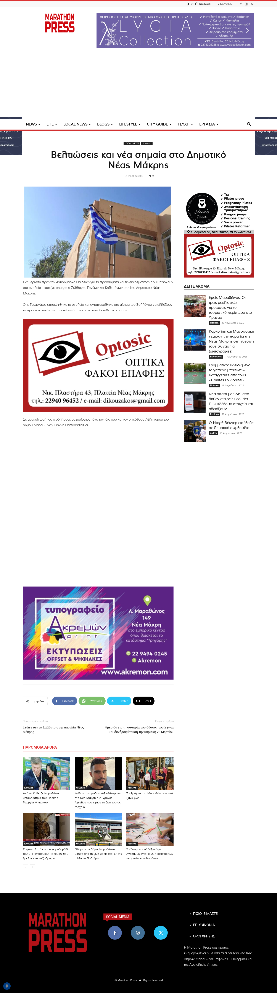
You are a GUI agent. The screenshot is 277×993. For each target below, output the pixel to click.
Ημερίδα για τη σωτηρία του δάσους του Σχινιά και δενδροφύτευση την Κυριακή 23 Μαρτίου (139, 729)
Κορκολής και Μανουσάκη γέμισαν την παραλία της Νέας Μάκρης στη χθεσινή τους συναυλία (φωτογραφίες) (231, 341)
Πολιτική (214, 323)
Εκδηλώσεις (216, 357)
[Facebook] (240, 4)
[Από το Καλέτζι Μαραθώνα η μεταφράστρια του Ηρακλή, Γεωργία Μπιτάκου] (46, 773)
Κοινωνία (147, 143)
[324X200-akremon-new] (98, 633)
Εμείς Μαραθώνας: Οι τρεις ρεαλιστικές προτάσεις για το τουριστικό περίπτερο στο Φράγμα (230, 307)
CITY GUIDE (157, 124)
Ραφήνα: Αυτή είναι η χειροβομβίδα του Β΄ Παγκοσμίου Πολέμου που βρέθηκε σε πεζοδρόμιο (46, 854)
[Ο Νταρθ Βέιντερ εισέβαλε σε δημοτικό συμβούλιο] (195, 431)
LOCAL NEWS (75, 124)
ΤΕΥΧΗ (184, 124)
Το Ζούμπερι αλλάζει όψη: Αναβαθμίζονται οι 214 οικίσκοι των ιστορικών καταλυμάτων (149, 854)
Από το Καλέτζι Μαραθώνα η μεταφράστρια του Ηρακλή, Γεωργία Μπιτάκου (42, 798)
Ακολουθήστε (138, 927)
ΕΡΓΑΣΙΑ (207, 124)
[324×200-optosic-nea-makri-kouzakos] (98, 365)
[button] (175, 30)
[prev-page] (25, 867)
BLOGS (103, 124)
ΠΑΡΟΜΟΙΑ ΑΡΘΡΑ (40, 747)
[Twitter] (251, 4)
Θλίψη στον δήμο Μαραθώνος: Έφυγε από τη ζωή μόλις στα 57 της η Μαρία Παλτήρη (98, 854)
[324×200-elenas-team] (219, 212)
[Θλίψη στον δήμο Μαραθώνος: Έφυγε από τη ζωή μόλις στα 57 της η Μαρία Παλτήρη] (98, 829)
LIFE (50, 124)
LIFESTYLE (128, 124)
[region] (175, 30)
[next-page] (32, 867)
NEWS (31, 124)
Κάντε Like (115, 927)
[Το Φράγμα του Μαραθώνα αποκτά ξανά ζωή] (150, 773)
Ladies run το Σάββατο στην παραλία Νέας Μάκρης (53, 729)
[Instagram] (246, 4)
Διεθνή (213, 433)
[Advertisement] (138, 86)
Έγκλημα (214, 414)
